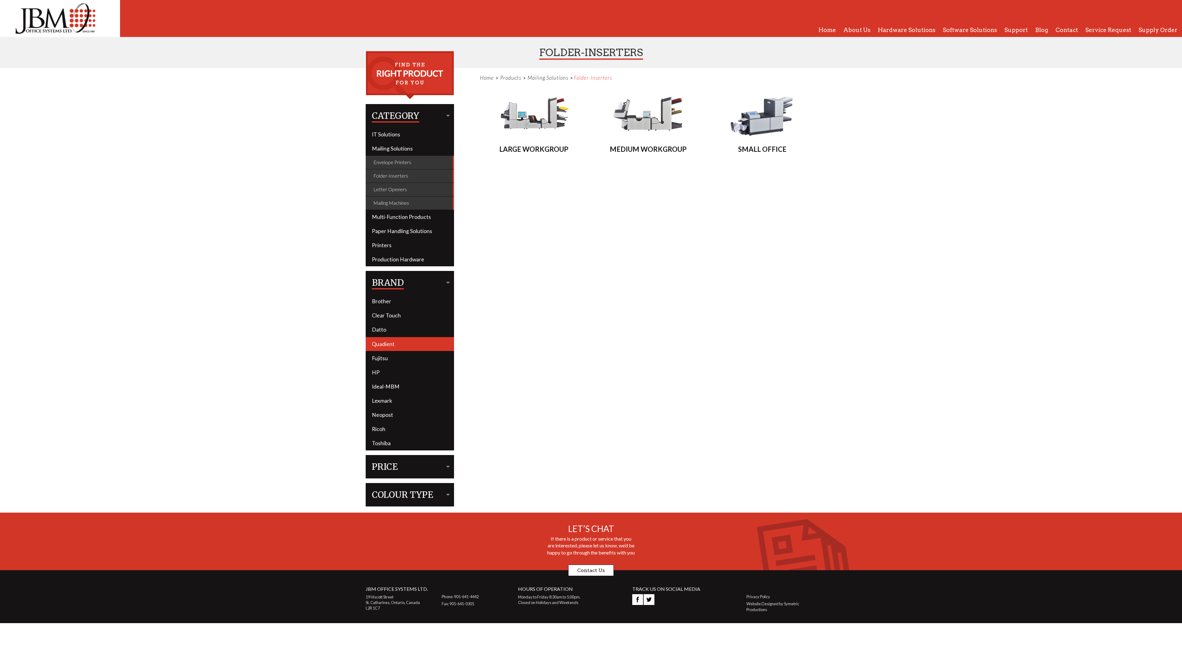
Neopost (382, 415)
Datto (379, 329)
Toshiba (381, 443)
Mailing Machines (391, 203)
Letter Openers (390, 189)
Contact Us (591, 570)
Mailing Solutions (392, 148)
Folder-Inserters (390, 176)
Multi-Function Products (401, 217)
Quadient (383, 344)
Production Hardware (398, 259)
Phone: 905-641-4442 (460, 596)
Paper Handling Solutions (402, 231)
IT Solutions (386, 134)
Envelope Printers (392, 162)
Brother (381, 301)
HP (376, 372)
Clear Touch (386, 315)
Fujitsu (380, 358)
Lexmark (382, 400)
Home (487, 78)
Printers (382, 245)
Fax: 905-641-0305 (458, 603)
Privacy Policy (758, 596)
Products (510, 78)
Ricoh (378, 429)
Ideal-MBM (386, 386)
